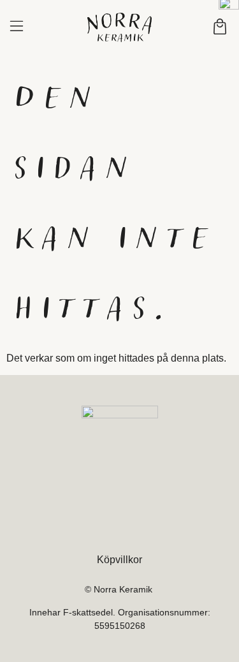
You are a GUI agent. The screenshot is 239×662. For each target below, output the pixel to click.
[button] (16, 27)
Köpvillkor (119, 559)
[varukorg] (220, 26)
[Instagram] (119, 525)
